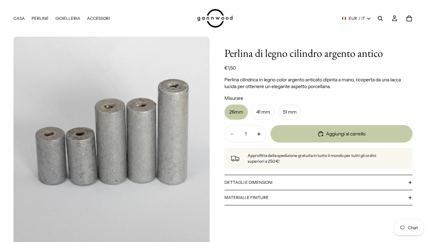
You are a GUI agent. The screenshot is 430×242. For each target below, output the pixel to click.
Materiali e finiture (246, 197)
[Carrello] (409, 18)
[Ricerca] (380, 18)
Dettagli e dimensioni (248, 182)
